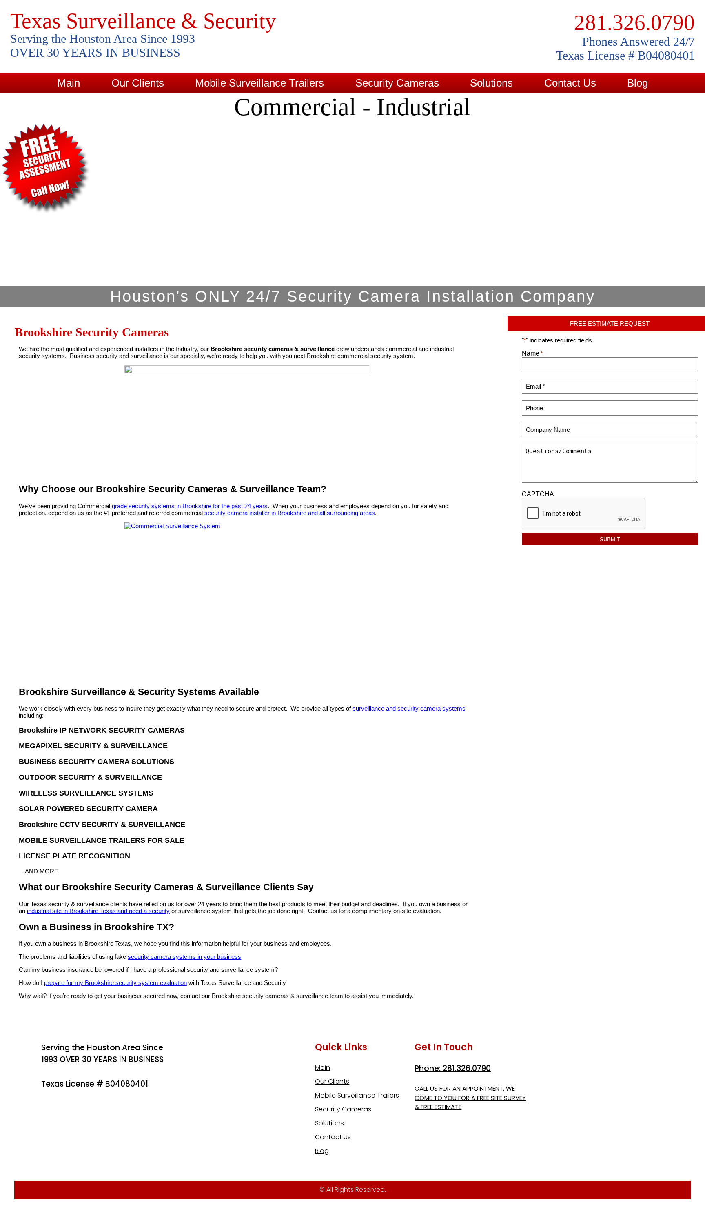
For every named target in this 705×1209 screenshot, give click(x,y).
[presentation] (584, 514)
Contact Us (570, 83)
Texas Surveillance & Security (143, 21)
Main (68, 83)
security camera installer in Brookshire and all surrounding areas (289, 512)
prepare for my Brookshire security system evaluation (115, 982)
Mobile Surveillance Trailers (259, 83)
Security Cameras (397, 83)
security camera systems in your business (184, 956)
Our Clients (137, 83)
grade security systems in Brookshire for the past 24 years (190, 505)
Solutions (491, 83)
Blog (637, 83)
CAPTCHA (538, 494)
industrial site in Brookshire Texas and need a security (98, 910)
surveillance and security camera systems (409, 708)
